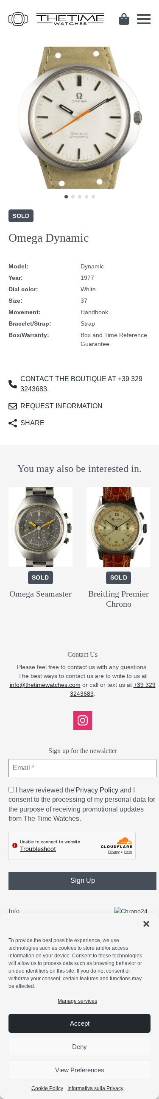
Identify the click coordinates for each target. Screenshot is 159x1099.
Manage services (77, 1001)
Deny (79, 1046)
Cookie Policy (47, 1088)
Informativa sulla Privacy (95, 1088)
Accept (79, 1023)
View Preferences (79, 1070)
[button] (146, 924)
